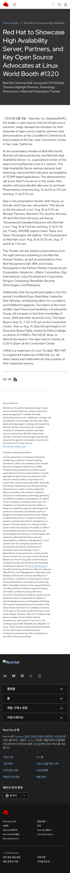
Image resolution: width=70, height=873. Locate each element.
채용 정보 (41, 776)
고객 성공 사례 (10, 770)
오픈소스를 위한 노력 (47, 763)
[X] (31, 677)
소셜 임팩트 (42, 770)
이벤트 (6, 825)
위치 (39, 825)
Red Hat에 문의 (10, 830)
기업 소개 (8, 757)
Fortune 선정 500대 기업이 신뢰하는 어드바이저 (40, 736)
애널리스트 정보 (11, 776)
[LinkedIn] (5, 677)
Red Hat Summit (11, 838)
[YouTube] (13, 677)
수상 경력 (38, 744)
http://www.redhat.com (14, 446)
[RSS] (15, 379)
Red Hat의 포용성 (11, 834)
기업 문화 (8, 763)
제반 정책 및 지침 (10, 861)
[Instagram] (39, 677)
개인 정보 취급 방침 (11, 857)
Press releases (11, 23)
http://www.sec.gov (36, 566)
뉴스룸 (39, 757)
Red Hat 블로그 (44, 830)
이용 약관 (41, 857)
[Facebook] (22, 677)
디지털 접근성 (43, 861)
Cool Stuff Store (45, 834)
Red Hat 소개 (9, 821)
